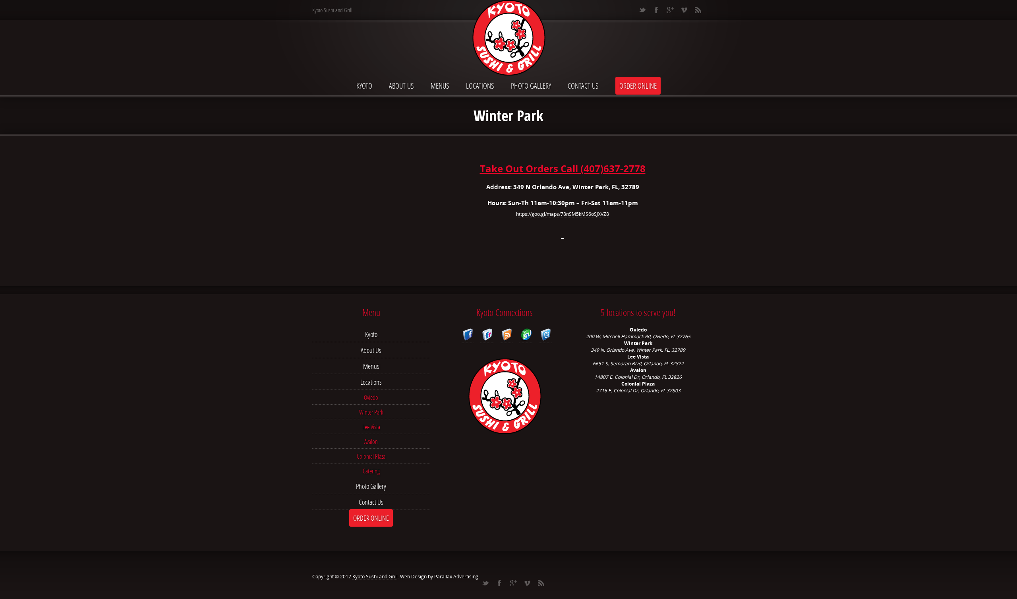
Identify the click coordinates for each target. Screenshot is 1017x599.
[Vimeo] (684, 10)
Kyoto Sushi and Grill (375, 576)
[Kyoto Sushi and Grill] (508, 38)
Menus (440, 86)
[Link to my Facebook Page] (467, 335)
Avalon (371, 441)
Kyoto (364, 86)
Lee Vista (371, 427)
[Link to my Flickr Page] (486, 335)
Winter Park (371, 412)
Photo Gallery (531, 86)
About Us (401, 86)
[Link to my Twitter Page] (545, 335)
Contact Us (583, 86)
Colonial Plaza (371, 456)
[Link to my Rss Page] (506, 335)
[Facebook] (656, 10)
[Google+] (670, 10)
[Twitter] (642, 10)
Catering (371, 471)
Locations (480, 86)
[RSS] (698, 10)
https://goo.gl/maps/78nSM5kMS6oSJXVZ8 (562, 214)
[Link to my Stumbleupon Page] (525, 335)
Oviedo (371, 397)
